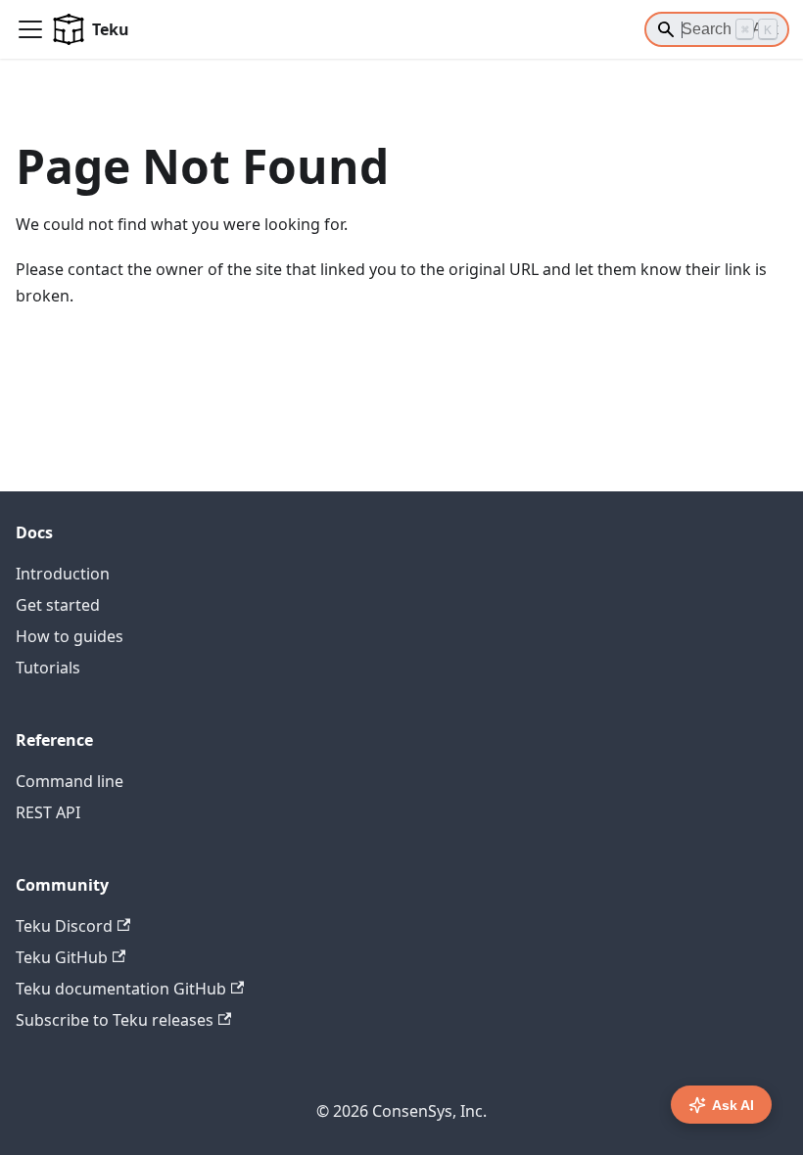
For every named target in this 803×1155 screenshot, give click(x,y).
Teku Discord (64, 926)
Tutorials (48, 667)
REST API (48, 812)
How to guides (69, 636)
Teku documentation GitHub (121, 988)
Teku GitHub (62, 957)
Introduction (63, 573)
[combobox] (716, 29)
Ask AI (733, 1105)
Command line (69, 781)
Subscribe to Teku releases (114, 1020)
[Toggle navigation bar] (30, 29)
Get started (58, 605)
